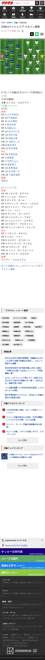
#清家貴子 (17, 336)
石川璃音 (12, 121)
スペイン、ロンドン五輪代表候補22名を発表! (24, 425)
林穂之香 (13, 138)
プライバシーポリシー (18, 637)
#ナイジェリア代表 (20, 318)
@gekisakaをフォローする (15, 540)
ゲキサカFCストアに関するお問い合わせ (15, 645)
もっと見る (22, 440)
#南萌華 (16, 327)
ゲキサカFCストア (8, 626)
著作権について (16, 634)
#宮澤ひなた (29, 331)
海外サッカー (32, 582)
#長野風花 (5, 336)
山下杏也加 (12, 114)
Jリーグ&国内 (14, 582)
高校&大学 (23, 582)
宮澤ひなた (12, 161)
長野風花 (13, 168)
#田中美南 (5, 322)
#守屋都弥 (31, 340)
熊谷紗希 (11, 124)
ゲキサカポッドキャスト (16, 607)
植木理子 (12, 145)
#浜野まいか (19, 340)
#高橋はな (5, 331)
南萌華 (10, 158)
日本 (4, 108)
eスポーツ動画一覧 (28, 618)
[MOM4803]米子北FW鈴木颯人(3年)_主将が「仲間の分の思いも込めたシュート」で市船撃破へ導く (23, 370)
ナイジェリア (9, 187)
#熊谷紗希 (17, 322)
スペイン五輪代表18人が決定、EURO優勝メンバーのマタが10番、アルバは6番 (25, 418)
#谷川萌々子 (18, 344)
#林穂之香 (17, 331)
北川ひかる (14, 131)
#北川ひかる (6, 340)
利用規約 (5, 637)
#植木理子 (38, 327)
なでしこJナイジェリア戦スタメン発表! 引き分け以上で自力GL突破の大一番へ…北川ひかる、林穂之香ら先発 (24, 380)
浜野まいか (14, 142)
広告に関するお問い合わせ (10, 640)
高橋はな (11, 128)
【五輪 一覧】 (15, 31)
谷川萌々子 (14, 171)
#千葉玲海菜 (29, 336)
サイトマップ (36, 634)
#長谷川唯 (27, 327)
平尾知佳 (13, 154)
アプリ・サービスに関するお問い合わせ (14, 643)
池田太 (4, 181)
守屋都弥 (12, 118)
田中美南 (13, 148)
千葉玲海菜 (14, 175)
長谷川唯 (13, 135)
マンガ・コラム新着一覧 (10, 615)
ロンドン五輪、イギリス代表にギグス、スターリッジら (25, 432)
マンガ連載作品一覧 (25, 615)
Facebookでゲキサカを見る (16, 546)
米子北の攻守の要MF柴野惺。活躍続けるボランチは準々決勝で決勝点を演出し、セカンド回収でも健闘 (24, 360)
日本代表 (5, 582)
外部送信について (33, 637)
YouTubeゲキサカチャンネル (11, 604)
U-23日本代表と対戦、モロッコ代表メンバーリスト (24, 411)
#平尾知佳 (5, 327)
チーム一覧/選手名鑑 (12, 629)
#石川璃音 (5, 344)
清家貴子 (11, 164)
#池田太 (33, 318)
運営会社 (26, 634)
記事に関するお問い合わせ (30, 640)
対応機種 (5, 634)
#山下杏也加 (29, 322)
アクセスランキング (22, 626)
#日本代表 (5, 318)
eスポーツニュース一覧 (13, 618)
